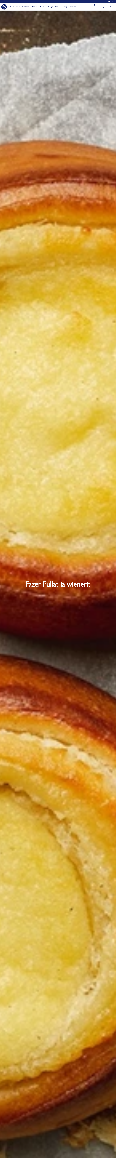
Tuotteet (17, 7)
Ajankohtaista (54, 7)
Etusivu (12, 7)
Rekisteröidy (63, 7)
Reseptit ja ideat (44, 7)
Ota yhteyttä (72, 7)
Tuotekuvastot (26, 7)
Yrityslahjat (35, 7)
